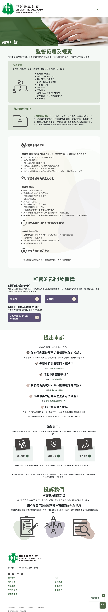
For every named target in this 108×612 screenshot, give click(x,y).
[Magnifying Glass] (97, 8)
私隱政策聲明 (11, 608)
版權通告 (21, 608)
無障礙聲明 (41, 608)
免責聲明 (31, 608)
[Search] (103, 8)
